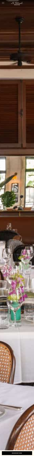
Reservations (17, 453)
